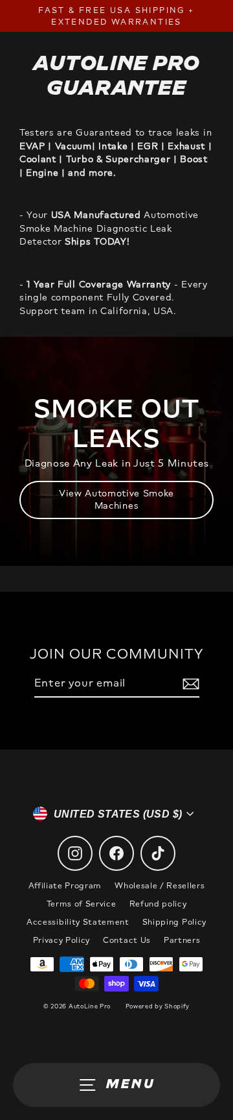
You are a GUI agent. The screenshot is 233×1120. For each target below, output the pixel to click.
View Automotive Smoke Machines (116, 499)
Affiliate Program (65, 885)
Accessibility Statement (78, 922)
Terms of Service (81, 903)
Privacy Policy (62, 940)
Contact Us (127, 940)
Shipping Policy (174, 922)
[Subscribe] (189, 684)
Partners (182, 940)
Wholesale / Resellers (160, 885)
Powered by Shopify (158, 1006)
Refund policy (158, 903)
